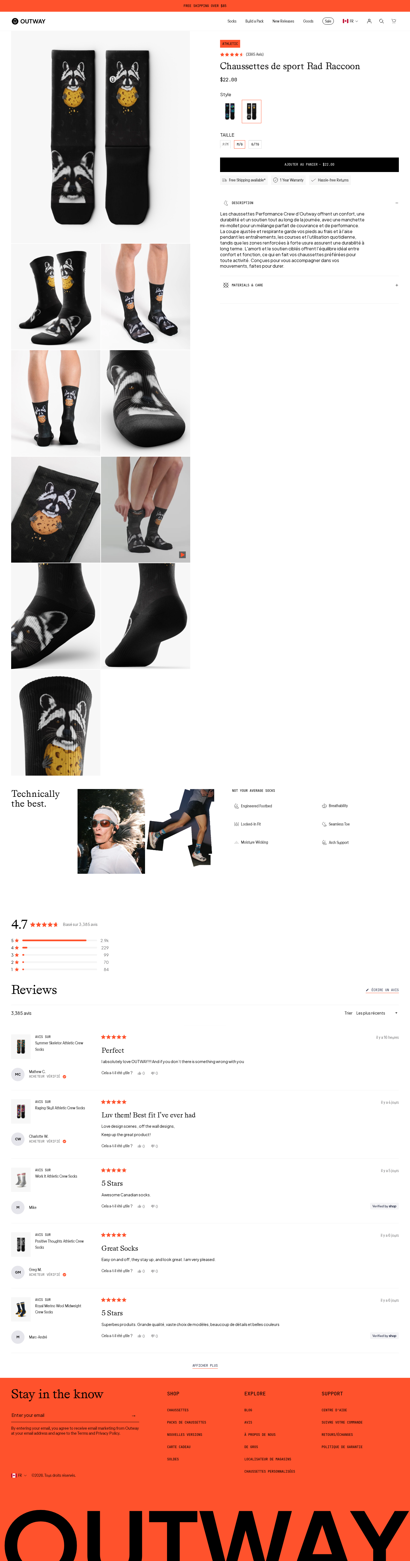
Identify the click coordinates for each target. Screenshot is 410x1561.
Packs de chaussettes (186, 1422)
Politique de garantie (342, 1447)
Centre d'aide (334, 1410)
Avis (248, 1422)
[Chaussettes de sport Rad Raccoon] (251, 111)
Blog (248, 1410)
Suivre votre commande (342, 1422)
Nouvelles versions (184, 1434)
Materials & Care (247, 285)
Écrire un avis (384, 990)
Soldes (173, 1459)
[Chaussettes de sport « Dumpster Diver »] (230, 111)
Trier (348, 1012)
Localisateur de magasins (267, 1459)
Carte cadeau (178, 1447)
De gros (251, 1447)
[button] (60, 940)
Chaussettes (178, 1410)
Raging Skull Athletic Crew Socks (60, 1108)
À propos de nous (260, 1434)
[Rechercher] (381, 21)
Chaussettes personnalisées (269, 1471)
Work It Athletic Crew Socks (56, 1176)
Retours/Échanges (337, 1434)
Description (242, 203)
